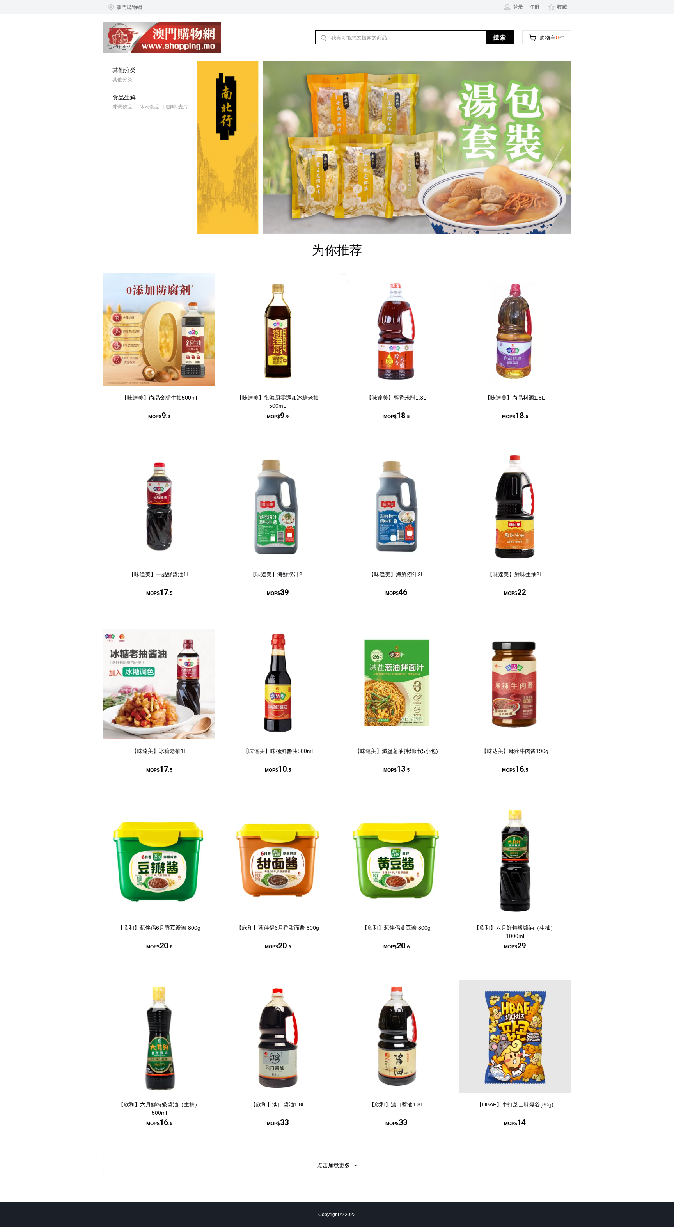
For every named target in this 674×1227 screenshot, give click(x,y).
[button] (124, 7)
